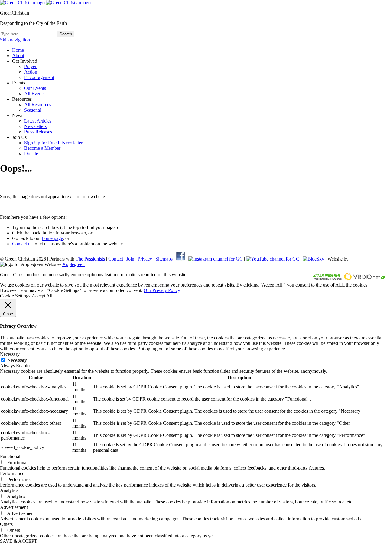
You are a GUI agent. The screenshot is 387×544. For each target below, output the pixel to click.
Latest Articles (37, 120)
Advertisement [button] (14, 507)
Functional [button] (10, 456)
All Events (34, 93)
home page (52, 238)
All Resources (37, 104)
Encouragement (39, 77)
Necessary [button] (10, 354)
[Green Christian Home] (22, 2)
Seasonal (32, 110)
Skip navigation (15, 39)
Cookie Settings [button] (15, 295)
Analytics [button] (9, 490)
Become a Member (42, 148)
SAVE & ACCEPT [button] (18, 541)
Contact (115, 258)
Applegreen (73, 264)
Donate (31, 153)
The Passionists (90, 258)
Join (130, 258)
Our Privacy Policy (162, 290)
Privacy (145, 258)
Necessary (17, 360)
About (18, 55)
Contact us (22, 243)
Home (18, 50)
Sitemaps (164, 258)
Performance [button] (12, 473)
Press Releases (38, 131)
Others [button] (6, 524)
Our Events (35, 88)
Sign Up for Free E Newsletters (54, 142)
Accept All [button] (42, 295)
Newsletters (35, 126)
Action (30, 71)
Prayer (30, 66)
